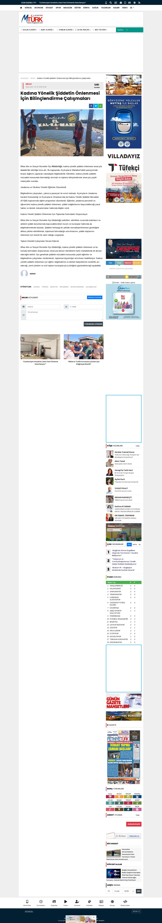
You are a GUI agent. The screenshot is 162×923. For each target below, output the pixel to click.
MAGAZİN (67, 7)
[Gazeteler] (129, 2)
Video (65, 905)
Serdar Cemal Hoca (124, 452)
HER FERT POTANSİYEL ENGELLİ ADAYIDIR (125, 519)
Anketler (89, 905)
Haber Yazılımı (98, 920)
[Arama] (110, 2)
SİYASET (49, 7)
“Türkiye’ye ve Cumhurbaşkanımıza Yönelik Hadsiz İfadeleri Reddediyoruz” (122, 561)
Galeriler (54, 905)
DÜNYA (86, 7)
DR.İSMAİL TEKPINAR (124, 515)
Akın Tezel (120, 461)
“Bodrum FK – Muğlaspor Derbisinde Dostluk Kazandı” (121, 569)
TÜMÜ (138, 446)
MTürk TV (136, 911)
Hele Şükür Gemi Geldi (123, 464)
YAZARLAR (106, 7)
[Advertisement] (98, 19)
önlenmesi (64, 287)
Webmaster (125, 905)
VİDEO (125, 7)
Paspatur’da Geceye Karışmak (126, 482)
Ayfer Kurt (120, 479)
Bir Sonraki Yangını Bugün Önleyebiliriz (124, 474)
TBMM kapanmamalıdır (123, 500)
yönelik (45, 287)
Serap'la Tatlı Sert (124, 470)
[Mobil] (106, 2)
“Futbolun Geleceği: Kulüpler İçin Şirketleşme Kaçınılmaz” (127, 456)
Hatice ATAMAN (123, 506)
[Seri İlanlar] (125, 2)
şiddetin (54, 287)
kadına (36, 287)
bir (29, 170)
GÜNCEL (28, 7)
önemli (24, 170)
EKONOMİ (39, 7)
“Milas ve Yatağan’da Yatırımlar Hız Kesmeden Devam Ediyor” (65, 2)
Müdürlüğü (57, 166)
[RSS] (139, 2)
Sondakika (41, 905)
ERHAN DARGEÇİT (123, 497)
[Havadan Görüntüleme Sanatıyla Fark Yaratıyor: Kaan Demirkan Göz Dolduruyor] (113, 852)
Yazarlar (77, 905)
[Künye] (134, 2)
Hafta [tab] (135, 544)
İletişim (101, 905)
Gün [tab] (129, 544)
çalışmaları (91, 287)
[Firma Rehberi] (121, 2)
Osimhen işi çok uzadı (123, 491)
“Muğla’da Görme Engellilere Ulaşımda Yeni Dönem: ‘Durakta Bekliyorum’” (123, 553)
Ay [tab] (140, 544)
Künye (112, 905)
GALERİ (116, 7)
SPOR (58, 7)
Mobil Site (27, 905)
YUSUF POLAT (121, 488)
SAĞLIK (95, 7)
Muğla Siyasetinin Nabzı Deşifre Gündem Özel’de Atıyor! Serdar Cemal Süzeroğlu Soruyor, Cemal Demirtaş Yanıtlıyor (123, 875)
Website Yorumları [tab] (94, 297)
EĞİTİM (78, 7)
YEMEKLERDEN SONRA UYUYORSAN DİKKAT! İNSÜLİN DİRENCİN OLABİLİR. (127, 510)
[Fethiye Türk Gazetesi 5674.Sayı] (123, 757)
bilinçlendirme (77, 287)
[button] (132, 8)
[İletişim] (115, 2)
